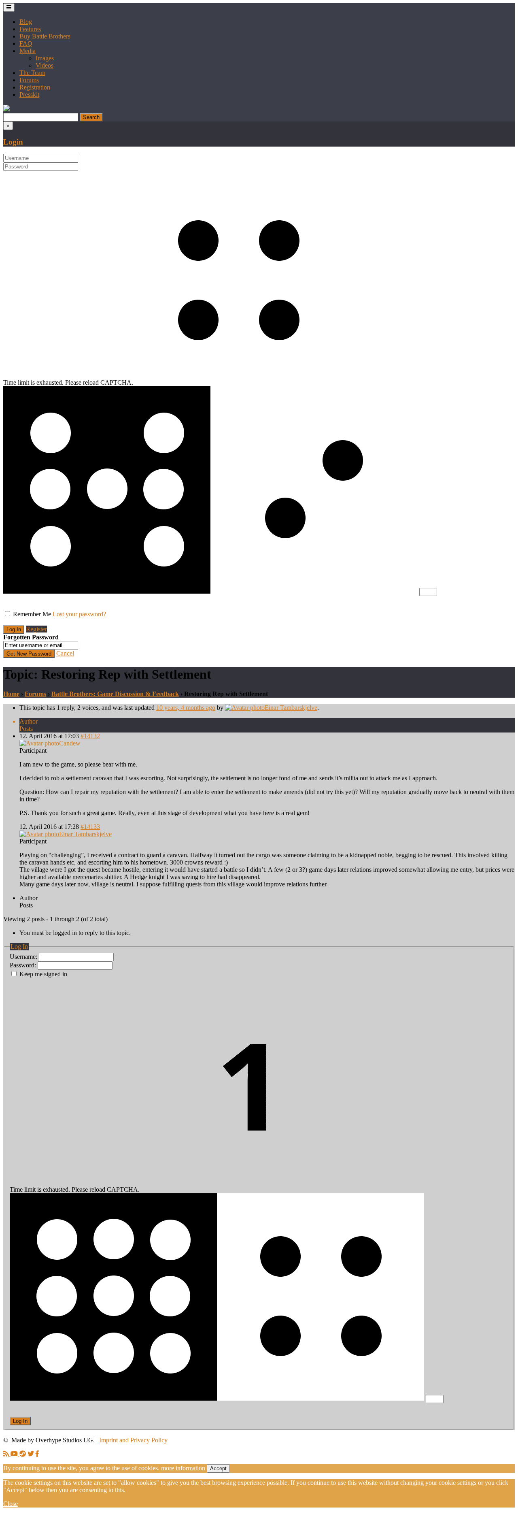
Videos (44, 65)
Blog (25, 21)
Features (30, 29)
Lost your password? (79, 614)
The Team (32, 72)
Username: (24, 956)
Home (11, 693)
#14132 (90, 736)
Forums (29, 80)
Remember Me (32, 614)
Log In (20, 1421)
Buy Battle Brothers (44, 36)
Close (10, 1503)
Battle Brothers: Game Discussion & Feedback (115, 693)
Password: (24, 965)
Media (27, 50)
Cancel (65, 653)
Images (45, 58)
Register (36, 629)
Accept (218, 1468)
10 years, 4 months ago (185, 707)
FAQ (25, 43)
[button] (6, 109)
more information (183, 1468)
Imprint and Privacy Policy (133, 1440)
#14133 (90, 826)
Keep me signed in (43, 974)
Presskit (29, 94)
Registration (34, 87)
